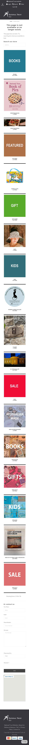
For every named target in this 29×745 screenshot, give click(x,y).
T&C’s (18, 727)
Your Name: (6, 606)
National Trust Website (11, 725)
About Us (21, 725)
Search (16, 4)
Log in (9, 4)
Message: (6, 630)
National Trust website (15, 1)
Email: (5, 614)
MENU (2, 5)
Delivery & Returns (9, 727)
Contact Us (16, 729)
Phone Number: (7, 622)
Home (11, 21)
